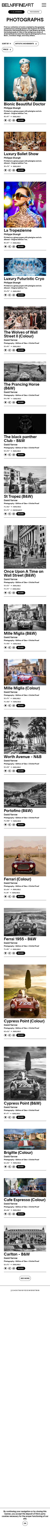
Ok (25, 1523)
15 (31, 1290)
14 (29, 1290)
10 (22, 1290)
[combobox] (26, 43)
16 (33, 1290)
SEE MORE (25, 1278)
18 (36, 1290)
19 (38, 1290)
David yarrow (10, 340)
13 (27, 1290)
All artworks (17, 12)
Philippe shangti (12, 108)
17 (35, 1290)
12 (25, 1290)
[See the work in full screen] (13, 120)
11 (24, 1290)
